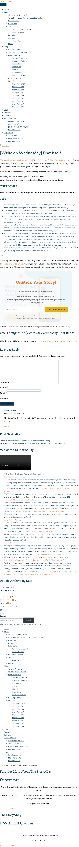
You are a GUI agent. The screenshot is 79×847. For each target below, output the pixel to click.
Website (4, 398)
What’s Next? (9, 543)
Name (3, 388)
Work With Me (10, 118)
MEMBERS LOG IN (15, 138)
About (6, 12)
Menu (3, 5)
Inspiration (16, 67)
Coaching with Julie (16, 121)
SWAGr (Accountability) (17, 52)
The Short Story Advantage (15, 477)
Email (3, 393)
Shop (6, 110)
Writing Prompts (15, 50)
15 (13, 600)
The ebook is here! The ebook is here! (55, 160)
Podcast (7, 113)
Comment (5, 382)
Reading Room (14, 78)
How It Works (13, 21)
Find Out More (14, 130)
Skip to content (6, 1)
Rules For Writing (19, 61)
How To (15, 70)
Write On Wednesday (61, 327)
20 (8, 603)
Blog (6, 47)
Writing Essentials (19, 58)
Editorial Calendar (15, 35)
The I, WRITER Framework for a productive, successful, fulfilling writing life (34, 560)
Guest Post (16, 41)
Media (10, 44)
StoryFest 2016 (18, 95)
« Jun (2, 613)
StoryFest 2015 (18, 98)
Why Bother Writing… (13, 520)
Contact (11, 38)
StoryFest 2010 (18, 107)
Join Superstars (14, 136)
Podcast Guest (18, 32)
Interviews (16, 72)
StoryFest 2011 (18, 104)
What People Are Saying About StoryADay (25, 18)
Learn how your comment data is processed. (57, 341)
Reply (6, 426)
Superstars (8, 133)
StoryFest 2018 (18, 90)
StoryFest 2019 (18, 87)
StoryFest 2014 (18, 101)
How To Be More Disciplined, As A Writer (20, 500)
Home (6, 9)
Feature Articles (14, 55)
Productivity (17, 64)
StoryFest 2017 (18, 93)
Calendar (7, 115)
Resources (12, 24)
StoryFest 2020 (18, 84)
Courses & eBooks (15, 124)
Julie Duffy (12, 27)
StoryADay (4, 765)
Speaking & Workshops (21, 29)
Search (3, 616)
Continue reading (40, 511)
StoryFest (12, 81)
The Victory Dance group (11, 264)
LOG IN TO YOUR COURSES (19, 127)
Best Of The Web (19, 75)
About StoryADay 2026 (17, 15)
